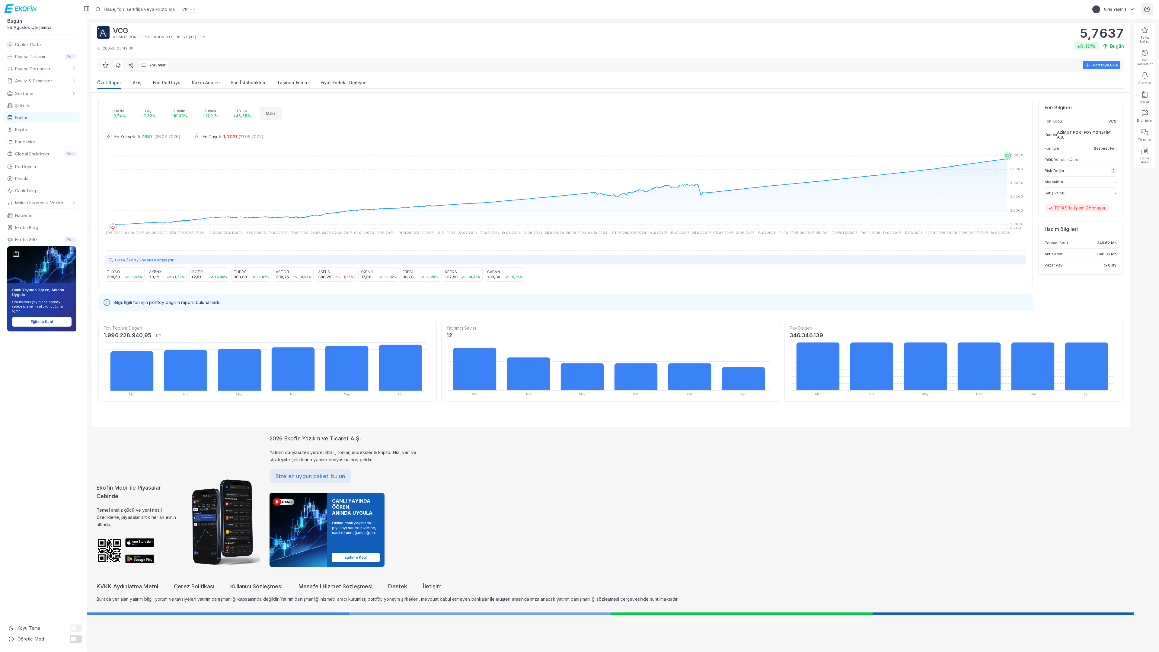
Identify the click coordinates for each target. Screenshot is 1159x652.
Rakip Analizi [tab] (206, 82)
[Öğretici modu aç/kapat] (76, 639)
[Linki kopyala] (131, 65)
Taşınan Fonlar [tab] (293, 82)
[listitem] (125, 274)
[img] (139, 542)
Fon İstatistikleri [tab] (248, 82)
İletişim (432, 586)
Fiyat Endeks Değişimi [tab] (344, 82)
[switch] (76, 628)
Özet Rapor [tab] (109, 82)
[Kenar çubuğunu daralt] (86, 9)
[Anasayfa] (21, 8)
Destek (397, 586)
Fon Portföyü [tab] (166, 82)
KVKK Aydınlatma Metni (127, 586)
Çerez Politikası (194, 586)
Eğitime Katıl (42, 321)
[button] (246, 9)
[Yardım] (1147, 9)
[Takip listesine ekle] (105, 65)
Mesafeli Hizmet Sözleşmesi (336, 586)
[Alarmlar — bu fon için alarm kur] (118, 65)
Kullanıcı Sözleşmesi (256, 586)
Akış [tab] (137, 82)
